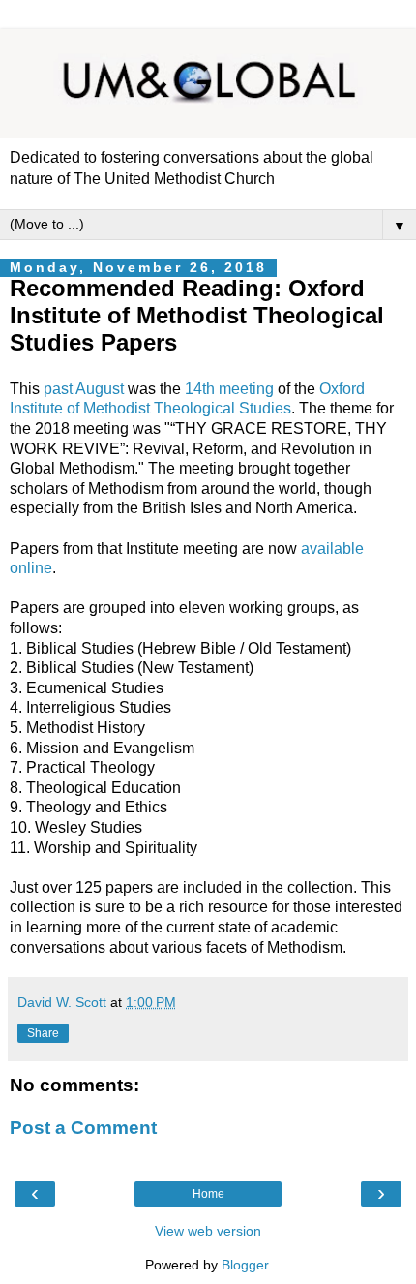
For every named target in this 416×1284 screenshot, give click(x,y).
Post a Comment (83, 1127)
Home (208, 1194)
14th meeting (229, 389)
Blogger (245, 1264)
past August (84, 389)
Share (43, 1033)
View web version (208, 1230)
